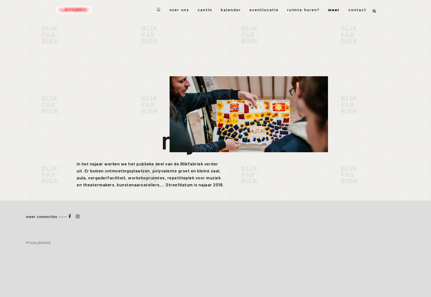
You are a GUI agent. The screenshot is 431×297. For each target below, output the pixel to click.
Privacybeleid (38, 242)
